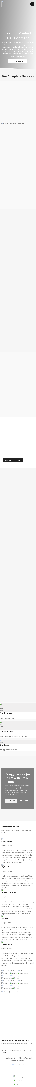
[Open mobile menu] (32, 4)
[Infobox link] (18, 711)
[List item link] (18, 1007)
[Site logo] (10, 4)
